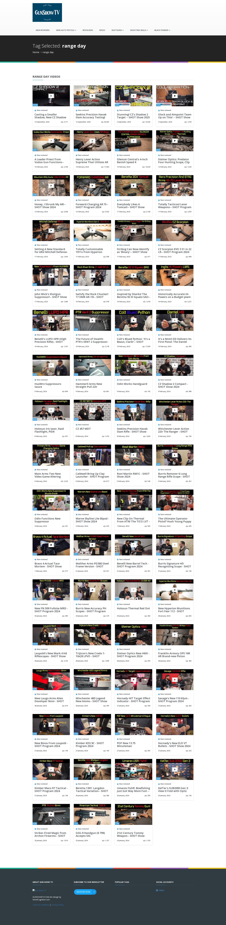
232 (190, 751)
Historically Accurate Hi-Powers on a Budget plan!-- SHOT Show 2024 (174, 297)
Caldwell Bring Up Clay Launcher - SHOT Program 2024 (92, 476)
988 (190, 391)
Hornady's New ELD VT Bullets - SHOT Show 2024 (174, 745)
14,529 (147, 167)
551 (107, 571)
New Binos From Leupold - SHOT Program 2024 (51, 745)
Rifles (102, 30)
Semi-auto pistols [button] (65, 30)
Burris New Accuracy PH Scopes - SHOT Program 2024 (91, 611)
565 (149, 526)
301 (149, 571)
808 (190, 257)
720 (190, 436)
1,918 (189, 122)
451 (190, 481)
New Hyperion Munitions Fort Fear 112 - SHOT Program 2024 (174, 611)
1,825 (148, 436)
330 (149, 795)
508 (107, 257)
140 (66, 751)
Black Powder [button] (161, 30)
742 (149, 391)
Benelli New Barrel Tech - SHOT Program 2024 (133, 565)
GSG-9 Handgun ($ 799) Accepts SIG (90, 835)
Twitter (161, 890)
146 (66, 795)
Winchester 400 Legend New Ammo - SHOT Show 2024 (91, 701)
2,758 (66, 167)
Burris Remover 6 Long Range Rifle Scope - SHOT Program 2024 (174, 476)
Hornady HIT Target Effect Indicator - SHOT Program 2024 (133, 701)
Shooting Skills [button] (138, 30)
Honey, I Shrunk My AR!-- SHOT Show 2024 (50, 206)
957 (66, 436)
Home (36, 52)
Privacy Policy (58, 905)
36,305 (106, 122)
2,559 (189, 212)
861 (107, 391)
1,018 (148, 302)
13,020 (147, 122)
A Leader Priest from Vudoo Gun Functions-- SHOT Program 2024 (49, 162)
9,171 (66, 122)
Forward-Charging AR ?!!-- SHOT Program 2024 (92, 206)
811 (149, 257)
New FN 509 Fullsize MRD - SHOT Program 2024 (51, 610)
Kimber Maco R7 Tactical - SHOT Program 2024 (51, 790)
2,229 (66, 481)
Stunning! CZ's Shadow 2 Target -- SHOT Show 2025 (133, 116)
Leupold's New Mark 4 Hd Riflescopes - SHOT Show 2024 (51, 656)
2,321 (189, 302)
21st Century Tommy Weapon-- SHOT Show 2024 (131, 836)
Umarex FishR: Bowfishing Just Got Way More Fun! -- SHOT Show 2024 (133, 791)
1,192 (148, 840)
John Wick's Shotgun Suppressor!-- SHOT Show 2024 (51, 297)
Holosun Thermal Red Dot (133, 608)
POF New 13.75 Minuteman (126, 745)
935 (149, 661)
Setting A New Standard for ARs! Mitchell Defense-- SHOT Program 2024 (51, 252)
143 (190, 571)
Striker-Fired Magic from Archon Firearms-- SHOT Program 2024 (50, 836)
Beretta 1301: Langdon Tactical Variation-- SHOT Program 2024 (92, 791)
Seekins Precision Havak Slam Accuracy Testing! (91, 116)
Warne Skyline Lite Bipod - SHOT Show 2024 (92, 520)
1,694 (66, 257)
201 (66, 526)
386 (107, 795)
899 (66, 391)
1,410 (107, 436)
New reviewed (43, 30)
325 (107, 526)
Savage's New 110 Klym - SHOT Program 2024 (173, 700)
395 (107, 706)
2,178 (107, 346)
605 (190, 616)
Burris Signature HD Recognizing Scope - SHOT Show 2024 (174, 566)
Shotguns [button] (117, 30)
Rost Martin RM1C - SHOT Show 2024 (133, 475)
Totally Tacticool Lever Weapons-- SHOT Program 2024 (174, 207)
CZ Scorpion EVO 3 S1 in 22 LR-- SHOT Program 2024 (174, 251)
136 (107, 751)
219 (107, 616)
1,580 (66, 302)
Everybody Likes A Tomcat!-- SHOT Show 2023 (131, 207)
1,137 (107, 840)
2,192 (66, 661)
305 (190, 526)
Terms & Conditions (41, 905)
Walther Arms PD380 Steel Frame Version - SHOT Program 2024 (92, 566)
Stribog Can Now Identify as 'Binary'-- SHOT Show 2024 (133, 252)
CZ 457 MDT (83, 428)
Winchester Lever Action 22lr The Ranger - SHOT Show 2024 (173, 431)
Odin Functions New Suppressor (47, 520)
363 (149, 616)
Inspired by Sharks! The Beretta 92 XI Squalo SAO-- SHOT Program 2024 (133, 297)
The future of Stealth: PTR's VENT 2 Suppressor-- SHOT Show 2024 (92, 342)
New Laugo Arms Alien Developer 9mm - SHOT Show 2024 (49, 701)
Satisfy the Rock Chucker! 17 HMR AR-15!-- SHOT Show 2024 (92, 297)
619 (66, 706)
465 (190, 661)
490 (66, 616)
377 (66, 571)
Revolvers (88, 30)
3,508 (66, 212)
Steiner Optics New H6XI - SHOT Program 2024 (133, 655)
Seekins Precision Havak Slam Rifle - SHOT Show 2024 (132, 431)
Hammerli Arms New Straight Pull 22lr (89, 385)
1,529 (189, 167)
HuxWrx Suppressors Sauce (48, 385)
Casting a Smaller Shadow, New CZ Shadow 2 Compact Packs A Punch (51, 117)
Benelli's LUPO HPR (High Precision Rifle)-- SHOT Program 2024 (50, 342)
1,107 (66, 346)
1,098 (107, 661)
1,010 (66, 840)
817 (107, 481)
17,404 (106, 167)
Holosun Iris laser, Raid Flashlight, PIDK (49, 430)
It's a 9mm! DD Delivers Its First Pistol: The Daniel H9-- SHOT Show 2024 (174, 342)
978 (107, 302)
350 (149, 706)
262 (190, 706)
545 (149, 481)
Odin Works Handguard (132, 384)
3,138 (148, 212)
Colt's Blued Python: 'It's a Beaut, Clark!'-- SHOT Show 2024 (133, 342)
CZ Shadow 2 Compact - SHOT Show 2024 (173, 385)
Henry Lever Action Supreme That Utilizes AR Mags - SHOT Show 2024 (92, 162)
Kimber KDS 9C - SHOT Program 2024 (90, 745)
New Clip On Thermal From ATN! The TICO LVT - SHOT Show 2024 (133, 521)
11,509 (147, 346)
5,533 (107, 212)
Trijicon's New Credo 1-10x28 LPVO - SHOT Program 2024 (90, 656)
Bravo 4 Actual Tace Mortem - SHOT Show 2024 (48, 566)
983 (190, 346)
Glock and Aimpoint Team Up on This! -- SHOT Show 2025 (174, 117)
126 (190, 795)
